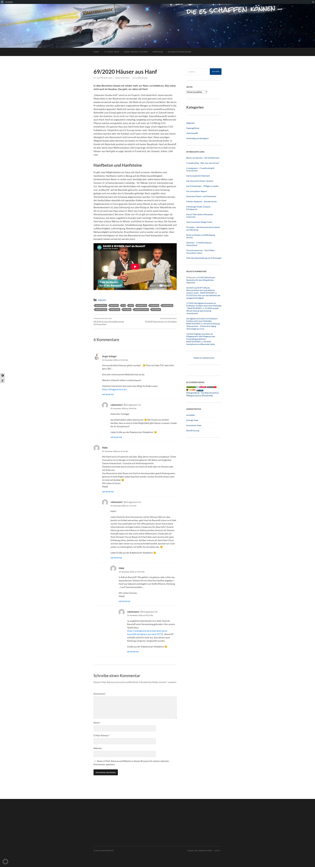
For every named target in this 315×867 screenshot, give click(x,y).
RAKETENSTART (157, 22)
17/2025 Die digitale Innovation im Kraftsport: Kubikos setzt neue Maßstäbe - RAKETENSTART (203, 305)
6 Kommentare (140, 78)
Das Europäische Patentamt (198, 176)
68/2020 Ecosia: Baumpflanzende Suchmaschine (109, 321)
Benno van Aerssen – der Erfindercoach (202, 158)
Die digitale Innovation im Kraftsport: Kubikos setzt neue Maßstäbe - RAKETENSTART (202, 321)
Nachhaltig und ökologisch (197, 138)
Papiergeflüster (192, 128)
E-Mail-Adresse (102, 735)
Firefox (202, 390)
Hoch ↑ (218, 851)
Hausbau (127, 309)
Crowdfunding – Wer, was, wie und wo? (202, 163)
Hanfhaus (154, 305)
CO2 (123, 305)
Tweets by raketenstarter (203, 358)
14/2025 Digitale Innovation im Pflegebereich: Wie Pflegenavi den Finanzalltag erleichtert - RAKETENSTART (200, 338)
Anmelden (190, 415)
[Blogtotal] (191, 390)
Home (96, 52)
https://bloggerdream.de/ (114, 389)
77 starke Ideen (111, 52)
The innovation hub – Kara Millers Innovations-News (200, 251)
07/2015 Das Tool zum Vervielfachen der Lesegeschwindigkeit (203, 296)
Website (98, 748)
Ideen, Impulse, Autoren (136, 52)
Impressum (158, 52)
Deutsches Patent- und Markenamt (201, 196)
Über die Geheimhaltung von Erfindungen (203, 258)
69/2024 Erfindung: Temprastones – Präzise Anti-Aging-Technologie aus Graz (203, 326)
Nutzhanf (156, 309)
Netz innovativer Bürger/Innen (199, 222)
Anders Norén (205, 851)
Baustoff (114, 305)
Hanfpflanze (101, 309)
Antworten (108, 394)
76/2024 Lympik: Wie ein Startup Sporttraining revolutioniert (202, 310)
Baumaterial (101, 305)
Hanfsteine (114, 309)
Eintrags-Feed (192, 420)
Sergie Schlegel (109, 356)
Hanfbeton (141, 305)
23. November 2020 (103, 78)
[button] (5, 861)
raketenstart (122, 78)
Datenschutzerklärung (180, 52)
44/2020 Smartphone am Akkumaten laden (200, 342)
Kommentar (100, 693)
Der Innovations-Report (196, 191)
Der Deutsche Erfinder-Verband (199, 181)
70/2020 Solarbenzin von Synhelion (161, 320)
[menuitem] (2, 2)
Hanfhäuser (167, 305)
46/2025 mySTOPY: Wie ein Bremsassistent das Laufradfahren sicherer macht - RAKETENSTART (200, 290)
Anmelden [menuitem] (9, 2)
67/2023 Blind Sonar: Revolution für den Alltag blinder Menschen (200, 280)
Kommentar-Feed (193, 425)
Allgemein (102, 300)
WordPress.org (192, 430)
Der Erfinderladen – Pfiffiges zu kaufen (202, 186)
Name (97, 722)
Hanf (131, 305)
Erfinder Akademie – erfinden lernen (201, 201)
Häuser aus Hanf (141, 309)
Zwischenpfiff (192, 133)
